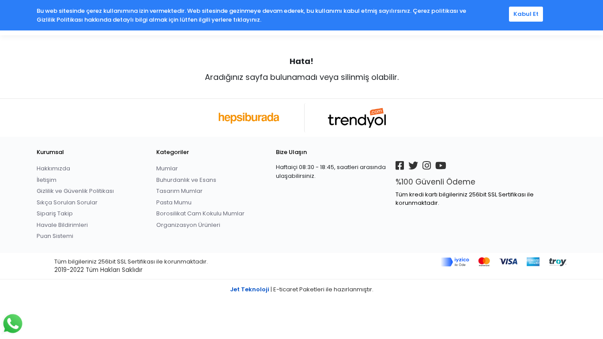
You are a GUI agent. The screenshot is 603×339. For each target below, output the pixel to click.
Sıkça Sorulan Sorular (67, 202)
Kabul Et (526, 14)
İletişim (47, 180)
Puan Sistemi (55, 236)
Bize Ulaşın (291, 152)
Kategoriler (172, 152)
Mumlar (167, 168)
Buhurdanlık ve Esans (186, 180)
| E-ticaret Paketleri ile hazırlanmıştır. (301, 289)
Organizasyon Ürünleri (188, 225)
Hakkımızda (53, 168)
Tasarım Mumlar (179, 191)
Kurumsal (50, 152)
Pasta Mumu (174, 202)
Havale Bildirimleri (62, 225)
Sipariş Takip (55, 213)
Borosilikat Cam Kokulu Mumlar (200, 213)
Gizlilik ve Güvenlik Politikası (75, 191)
